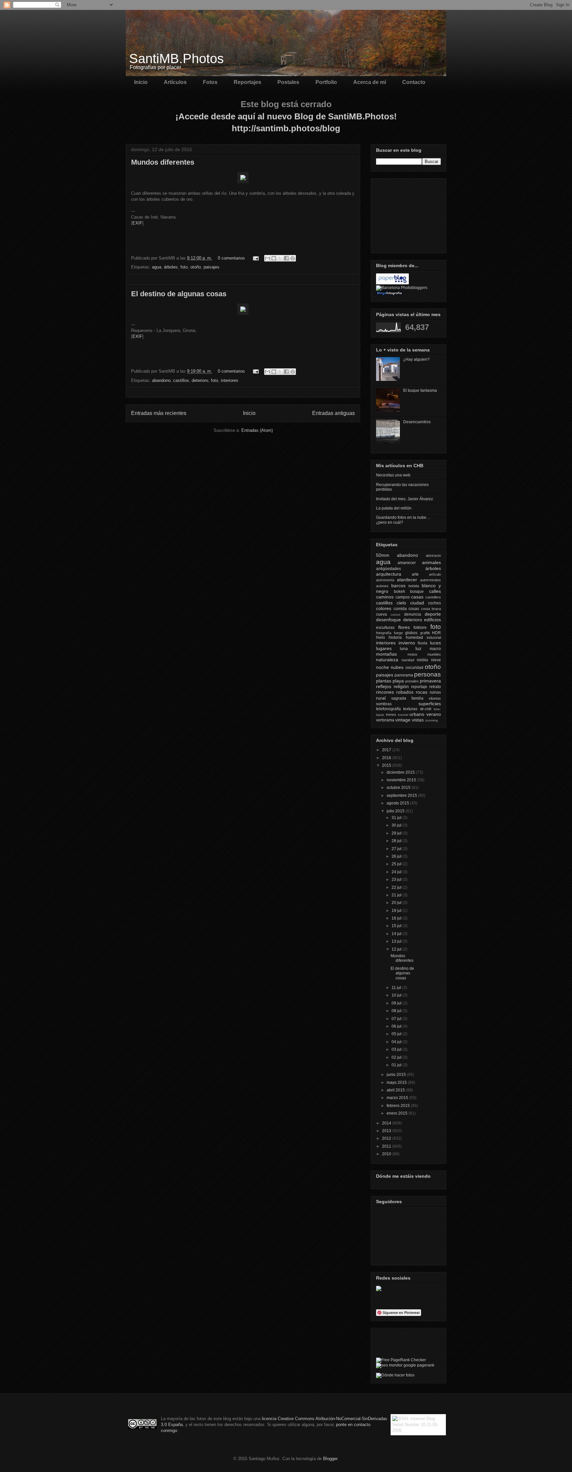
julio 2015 (396, 811)
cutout (395, 614)
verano (433, 714)
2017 (387, 750)
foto (184, 267)
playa (398, 680)
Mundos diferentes (162, 162)
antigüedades (388, 568)
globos (411, 633)
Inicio (141, 82)
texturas (410, 709)
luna (404, 648)
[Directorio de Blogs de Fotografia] (389, 294)
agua (156, 267)
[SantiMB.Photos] (378, 1290)
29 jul (397, 833)
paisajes (211, 267)
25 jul (397, 864)
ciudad (417, 602)
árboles (171, 267)
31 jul (397, 817)
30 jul (397, 825)
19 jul (397, 910)
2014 (387, 1123)
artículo (435, 574)
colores (383, 608)
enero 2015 (397, 1113)
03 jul (397, 1049)
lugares (384, 648)
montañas (386, 654)
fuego (398, 633)
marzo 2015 (398, 1097)
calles (435, 591)
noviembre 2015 (402, 780)
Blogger (330, 1458)
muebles (434, 654)
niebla (422, 660)
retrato (435, 686)
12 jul (397, 949)
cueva (381, 614)
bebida (413, 586)
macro (435, 648)
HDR (436, 633)
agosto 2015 (398, 803)
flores (404, 627)
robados (404, 692)
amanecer (407, 562)
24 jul (397, 872)
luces (435, 642)
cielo (401, 602)
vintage (402, 719)
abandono (161, 380)
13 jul (397, 941)
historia (395, 637)
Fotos (210, 82)
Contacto (413, 82)
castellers (433, 597)
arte (415, 574)
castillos (181, 380)
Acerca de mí (369, 82)
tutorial (403, 714)
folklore (420, 627)
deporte (433, 614)
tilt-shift (425, 709)
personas (427, 674)
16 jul (397, 918)
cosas (413, 608)
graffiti (425, 633)
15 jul (397, 925)
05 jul (397, 1034)
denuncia (412, 614)
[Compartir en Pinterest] (292, 258)
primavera (430, 680)
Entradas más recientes (158, 413)
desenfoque (388, 619)
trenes (391, 714)
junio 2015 (397, 1074)
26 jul (397, 856)
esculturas (385, 627)
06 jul (397, 1026)
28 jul (397, 840)
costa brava (431, 609)
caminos (385, 596)
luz (418, 648)
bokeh (399, 591)
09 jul (397, 1003)
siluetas (435, 698)
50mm (382, 555)
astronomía (385, 580)
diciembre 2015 (401, 772)
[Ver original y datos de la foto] (243, 181)
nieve (436, 660)
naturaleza (387, 659)
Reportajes (247, 82)
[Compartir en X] (280, 258)
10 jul (397, 995)
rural (381, 698)
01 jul (397, 1065)
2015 (387, 765)
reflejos (383, 686)
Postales (288, 82)
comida (400, 608)
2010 (387, 1154)
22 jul (397, 887)
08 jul (397, 1010)
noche (382, 667)
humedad (414, 637)
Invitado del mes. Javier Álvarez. (405, 499)
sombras (384, 704)
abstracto (433, 555)
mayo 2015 (397, 1082)
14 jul (397, 933)
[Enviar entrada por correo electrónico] (255, 258)
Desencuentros (417, 422)
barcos (398, 585)
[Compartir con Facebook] (286, 258)
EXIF (137, 223)
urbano (416, 714)
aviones (382, 586)
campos (403, 597)
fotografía (383, 633)
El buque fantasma (420, 390)
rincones (385, 692)
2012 (387, 1138)
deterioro (200, 380)
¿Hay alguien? (416, 359)
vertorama (385, 720)
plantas (383, 680)
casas (417, 596)
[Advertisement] (409, 214)
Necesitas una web (393, 475)
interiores (229, 380)
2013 (387, 1130)
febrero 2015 (399, 1105)
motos (412, 654)
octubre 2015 (399, 787)
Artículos (175, 82)
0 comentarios (231, 258)
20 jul (397, 902)
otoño (195, 267)
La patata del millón (393, 508)
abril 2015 (396, 1090)
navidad (408, 660)
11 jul (397, 987)
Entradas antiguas (333, 413)
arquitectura (388, 574)
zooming (431, 720)
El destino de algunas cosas (178, 294)
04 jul (397, 1042)
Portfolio (326, 82)
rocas (421, 692)
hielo (380, 637)
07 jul (397, 1018)
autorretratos (430, 580)
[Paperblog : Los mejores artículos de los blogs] (392, 283)
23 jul (397, 879)
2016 (387, 758)
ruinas (435, 692)
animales (431, 562)
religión (401, 686)
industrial (434, 637)
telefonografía (388, 709)
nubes (397, 667)
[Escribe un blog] (273, 258)
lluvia (422, 643)
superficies (429, 703)
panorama (404, 675)
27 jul (397, 848)
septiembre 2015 (402, 795)
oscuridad (414, 667)
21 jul (397, 895)
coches (434, 603)
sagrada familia (407, 698)
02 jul (397, 1057)
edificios (432, 619)
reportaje (419, 686)
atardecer (407, 579)
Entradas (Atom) (257, 430)
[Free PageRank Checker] (401, 1360)
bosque (417, 591)
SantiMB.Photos (176, 58)
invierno (407, 642)
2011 (387, 1146)
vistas (418, 719)
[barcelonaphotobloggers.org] (401, 287)
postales (412, 681)
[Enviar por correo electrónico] (267, 258)
